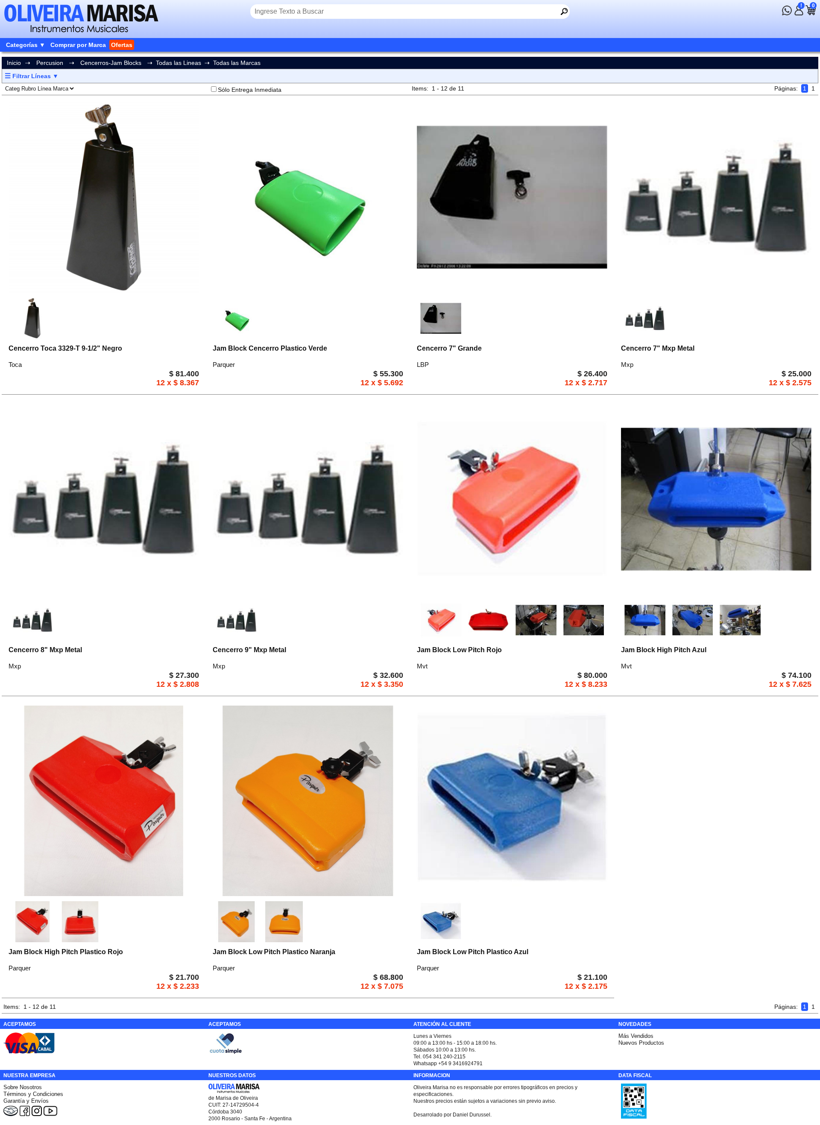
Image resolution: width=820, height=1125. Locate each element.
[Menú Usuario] (799, 13)
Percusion (49, 62)
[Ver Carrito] (810, 13)
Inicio (14, 62)
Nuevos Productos (641, 1043)
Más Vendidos (635, 1036)
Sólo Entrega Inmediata (249, 89)
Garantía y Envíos (26, 1101)
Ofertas (121, 44)
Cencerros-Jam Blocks (110, 62)
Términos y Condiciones (33, 1094)
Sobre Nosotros (22, 1087)
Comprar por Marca (78, 44)
